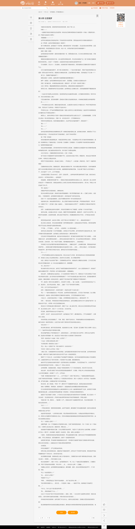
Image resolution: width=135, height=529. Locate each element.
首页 (41, 12)
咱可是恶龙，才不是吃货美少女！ (57, 12)
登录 (93, 3)
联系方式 (54, 527)
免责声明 (42, 527)
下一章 (48, 517)
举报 (92, 517)
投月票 (73, 512)
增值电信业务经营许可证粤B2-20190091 (77, 527)
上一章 (41, 517)
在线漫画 (112, 8)
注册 (89, 3)
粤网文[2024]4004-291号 (93, 527)
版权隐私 (48, 527)
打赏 (61, 512)
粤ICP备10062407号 (62, 527)
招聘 (38, 527)
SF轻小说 (46, 12)
